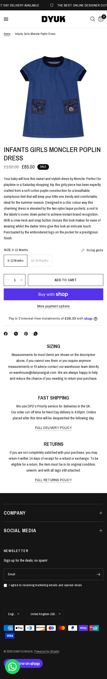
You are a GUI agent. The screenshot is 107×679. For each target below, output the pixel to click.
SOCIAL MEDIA (20, 530)
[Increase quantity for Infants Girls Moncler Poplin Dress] (21, 280)
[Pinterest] (27, 334)
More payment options (53, 306)
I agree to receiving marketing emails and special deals (45, 585)
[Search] (93, 19)
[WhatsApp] (37, 334)
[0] (100, 19)
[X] (17, 334)
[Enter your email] (98, 574)
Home (7, 34)
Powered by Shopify (46, 651)
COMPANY (15, 512)
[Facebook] (7, 334)
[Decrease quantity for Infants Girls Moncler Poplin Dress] (7, 280)
